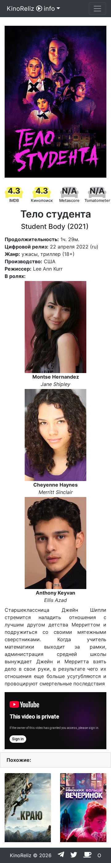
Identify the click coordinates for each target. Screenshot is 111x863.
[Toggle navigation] (97, 8)
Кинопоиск (42, 200)
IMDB (14, 200)
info (49, 8)
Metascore (69, 200)
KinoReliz (20, 8)
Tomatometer (97, 200)
